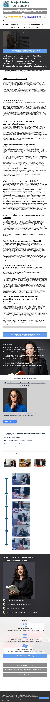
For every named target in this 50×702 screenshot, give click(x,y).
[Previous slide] (6, 463)
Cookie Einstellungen (6, 700)
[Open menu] (3, 20)
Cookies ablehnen (43, 695)
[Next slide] (43, 463)
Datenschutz (14, 687)
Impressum (5, 687)
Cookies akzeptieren (44, 698)
